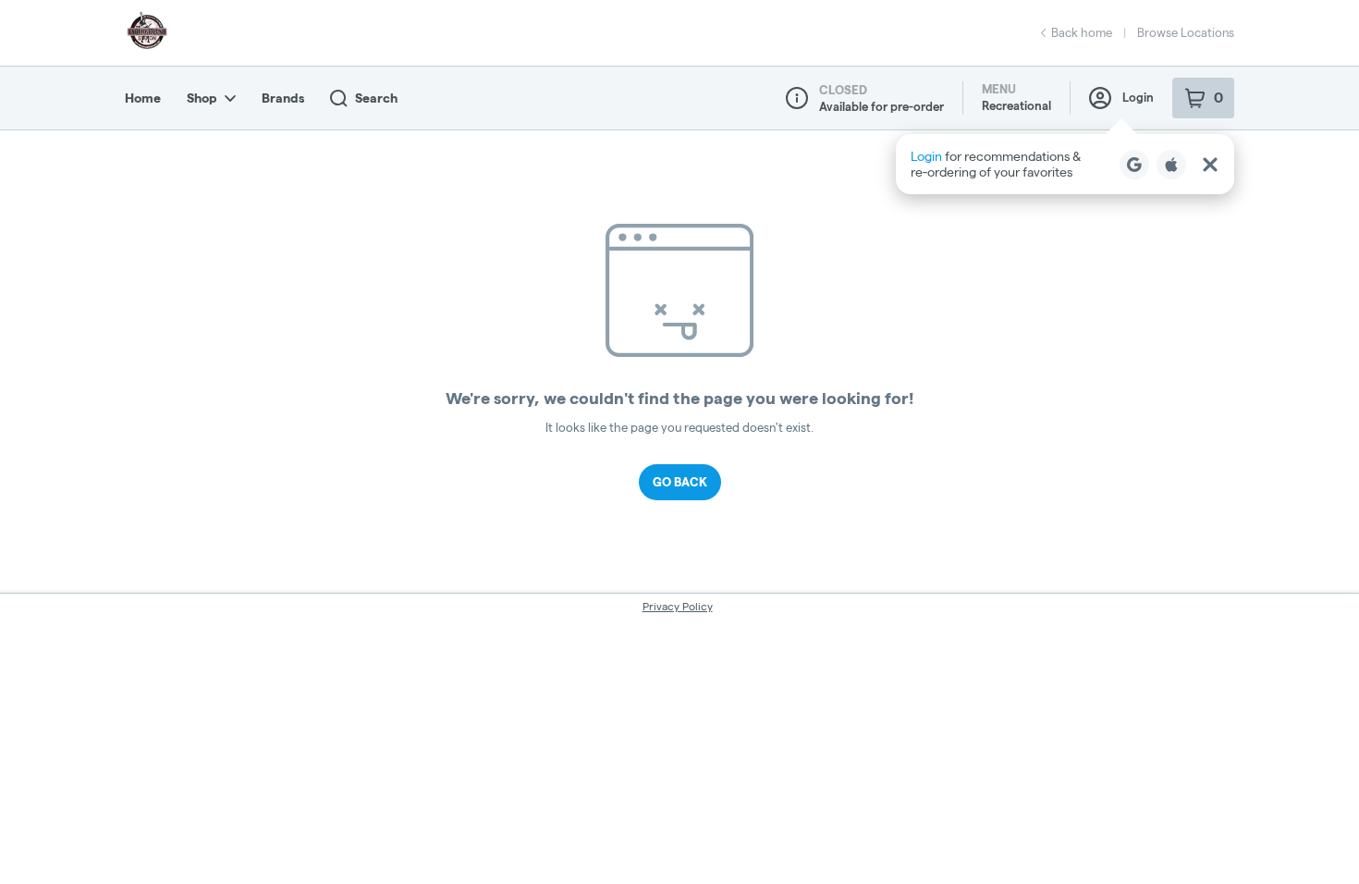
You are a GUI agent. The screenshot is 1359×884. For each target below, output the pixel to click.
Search (376, 98)
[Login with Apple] (1171, 164)
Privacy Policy (678, 606)
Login (1138, 97)
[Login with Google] (1134, 164)
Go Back (680, 481)
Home (143, 98)
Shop (202, 98)
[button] (1065, 164)
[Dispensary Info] (797, 98)
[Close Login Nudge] (1210, 164)
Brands (283, 98)
